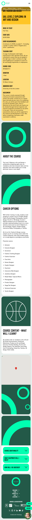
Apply (29, 504)
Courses (19, 8)
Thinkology (19, 514)
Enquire (28, 508)
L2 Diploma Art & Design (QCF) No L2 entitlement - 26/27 (16, 9)
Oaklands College (12, 8)
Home (4, 8)
